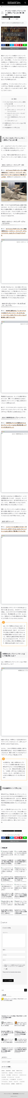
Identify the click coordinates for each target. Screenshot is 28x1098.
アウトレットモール (18, 1072)
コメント (5, 932)
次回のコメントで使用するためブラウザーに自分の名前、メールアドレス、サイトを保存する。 (14, 965)
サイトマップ (21, 1093)
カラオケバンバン (23, 1075)
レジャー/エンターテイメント (8, 17)
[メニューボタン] (2, 2)
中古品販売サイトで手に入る (12, 127)
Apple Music (8, 1070)
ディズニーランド (17, 17)
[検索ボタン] (25, 2)
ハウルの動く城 (12, 1079)
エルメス (3, 1075)
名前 (4, 949)
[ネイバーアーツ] (14, 2)
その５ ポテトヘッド (12, 120)
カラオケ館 (4, 1077)
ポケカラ (10, 1081)
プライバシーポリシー (8, 1093)
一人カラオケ (22, 1081)
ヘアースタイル (4, 1081)
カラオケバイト (15, 1075)
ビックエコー (19, 1079)
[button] (3, 45)
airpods (3, 1070)
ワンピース (16, 1081)
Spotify (13, 1070)
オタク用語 (9, 1075)
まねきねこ (11, 1072)
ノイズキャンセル (5, 1079)
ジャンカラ (17, 1077)
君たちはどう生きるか (6, 1083)
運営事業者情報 (15, 1093)
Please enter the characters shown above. (12, 972)
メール (4, 955)
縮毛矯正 (13, 1083)
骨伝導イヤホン (19, 1083)
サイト (4, 960)
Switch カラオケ (19, 1070)
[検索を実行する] (25, 990)
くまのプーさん (4, 1072)
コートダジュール (10, 1077)
